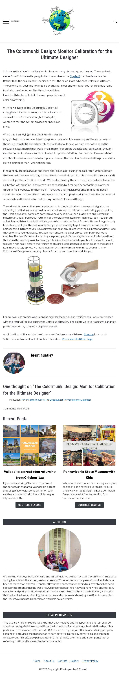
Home (37, 660)
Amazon (89, 334)
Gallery (75, 660)
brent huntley (42, 355)
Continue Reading (29, 504)
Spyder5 (75, 76)
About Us (49, 660)
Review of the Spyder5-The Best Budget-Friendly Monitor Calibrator (56, 399)
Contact (62, 660)
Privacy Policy (90, 660)
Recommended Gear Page (77, 339)
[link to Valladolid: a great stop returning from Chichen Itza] (29, 445)
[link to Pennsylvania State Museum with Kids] (89, 445)
